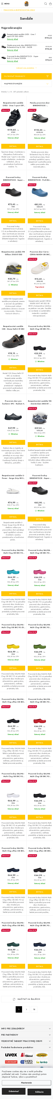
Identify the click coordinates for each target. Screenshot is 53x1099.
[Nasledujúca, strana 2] (26, 1009)
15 (34, 1009)
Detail (13, 146)
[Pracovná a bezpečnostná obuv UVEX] (11, 1054)
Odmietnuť (14, 1091)
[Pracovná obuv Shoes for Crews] (26, 1061)
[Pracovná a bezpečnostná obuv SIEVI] (26, 1054)
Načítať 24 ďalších (28, 999)
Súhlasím (39, 1092)
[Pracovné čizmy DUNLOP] (11, 1061)
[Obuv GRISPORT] (42, 1054)
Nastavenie (26, 1082)
